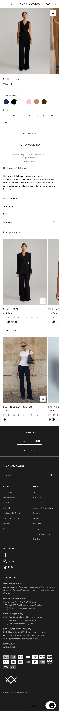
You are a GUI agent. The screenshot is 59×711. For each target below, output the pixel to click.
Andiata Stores (9, 502)
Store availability (14, 168)
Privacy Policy (39, 528)
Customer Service (11, 518)
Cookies (36, 539)
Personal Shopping (41, 502)
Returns (36, 518)
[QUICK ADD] (43, 301)
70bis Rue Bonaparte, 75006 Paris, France (22, 617)
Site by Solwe (22, 692)
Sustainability (9, 497)
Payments (37, 523)
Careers (6, 528)
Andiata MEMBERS (11, 513)
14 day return (29, 161)
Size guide (37, 497)
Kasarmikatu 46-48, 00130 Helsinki (19, 602)
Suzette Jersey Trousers (18, 407)
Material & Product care (43, 508)
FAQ (35, 492)
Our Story (7, 492)
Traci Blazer (10, 309)
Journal (6, 508)
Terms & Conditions (41, 534)
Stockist (6, 523)
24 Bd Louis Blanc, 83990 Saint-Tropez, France (24, 632)
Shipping (36, 513)
